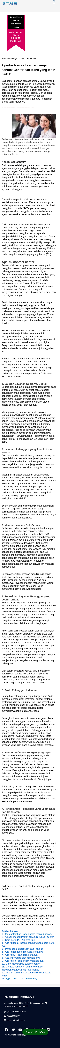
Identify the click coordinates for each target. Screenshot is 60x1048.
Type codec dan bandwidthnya (22, 978)
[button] (35, 1032)
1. (3, 934)
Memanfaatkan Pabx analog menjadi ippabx (28, 934)
